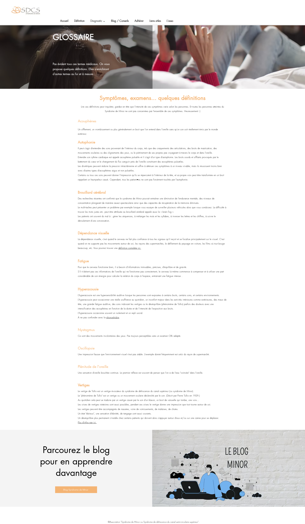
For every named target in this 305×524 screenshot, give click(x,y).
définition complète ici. (129, 248)
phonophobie (112, 317)
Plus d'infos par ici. (87, 422)
